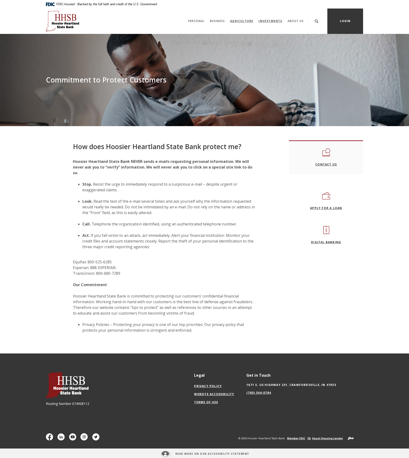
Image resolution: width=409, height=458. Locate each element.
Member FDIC (296, 438)
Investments (271, 21)
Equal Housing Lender (327, 438)
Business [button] (217, 21)
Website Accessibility (214, 394)
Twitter (96, 438)
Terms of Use (206, 402)
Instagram (85, 438)
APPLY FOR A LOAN (326, 208)
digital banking (326, 242)
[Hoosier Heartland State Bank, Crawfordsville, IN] (62, 21)
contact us (326, 164)
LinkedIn (62, 438)
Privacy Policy (208, 386)
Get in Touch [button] (258, 375)
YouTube (73, 438)
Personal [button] (196, 21)
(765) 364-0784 (258, 393)
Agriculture (241, 21)
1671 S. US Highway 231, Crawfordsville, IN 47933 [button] (291, 385)
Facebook (50, 438)
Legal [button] (199, 375)
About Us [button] (296, 21)
